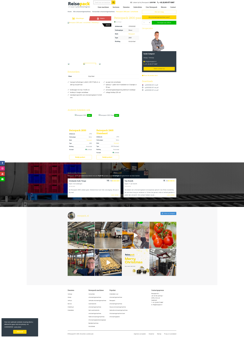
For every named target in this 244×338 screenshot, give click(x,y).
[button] (71, 38)
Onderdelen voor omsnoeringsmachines (116, 295)
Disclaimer (151, 334)
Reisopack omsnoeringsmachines (116, 302)
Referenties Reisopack (77, 173)
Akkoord (20, 332)
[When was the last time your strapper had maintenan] (135, 235)
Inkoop (69, 297)
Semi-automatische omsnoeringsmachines (95, 312)
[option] (122, 187)
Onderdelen (137, 7)
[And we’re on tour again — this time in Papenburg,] (162, 262)
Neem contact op (159, 69)
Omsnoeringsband (115, 316)
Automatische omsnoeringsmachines (95, 305)
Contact (173, 7)
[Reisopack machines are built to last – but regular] (108, 235)
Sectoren (116, 7)
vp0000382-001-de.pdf (151, 87)
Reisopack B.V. (155, 293)
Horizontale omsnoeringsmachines (103, 11)
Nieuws (163, 7)
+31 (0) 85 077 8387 (166, 2)
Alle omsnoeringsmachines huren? (159, 17)
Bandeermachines (93, 323)
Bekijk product (80, 157)
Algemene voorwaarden (140, 334)
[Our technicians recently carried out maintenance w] (81, 235)
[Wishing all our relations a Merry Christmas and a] (135, 262)
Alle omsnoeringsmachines (82, 11)
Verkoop (70, 294)
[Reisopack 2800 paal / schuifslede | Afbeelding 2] (89, 38)
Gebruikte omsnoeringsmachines (119, 310)
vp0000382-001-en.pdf (151, 90)
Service (70, 303)
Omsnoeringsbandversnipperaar (97, 320)
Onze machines (103, 7)
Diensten (126, 7)
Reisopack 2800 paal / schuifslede (127, 11)
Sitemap (159, 334)
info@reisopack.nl (150, 61)
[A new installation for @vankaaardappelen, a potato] (108, 262)
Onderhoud (71, 307)
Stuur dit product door (150, 75)
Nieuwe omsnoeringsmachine (118, 307)
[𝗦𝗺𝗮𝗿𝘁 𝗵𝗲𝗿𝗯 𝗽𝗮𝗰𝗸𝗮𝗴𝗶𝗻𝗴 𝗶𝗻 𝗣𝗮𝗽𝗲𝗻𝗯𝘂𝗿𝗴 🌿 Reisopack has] (81, 262)
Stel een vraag (159, 12)
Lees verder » (115, 195)
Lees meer (17, 327)
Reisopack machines (96, 290)
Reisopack (131, 34)
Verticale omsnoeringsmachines (97, 300)
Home (70, 11)
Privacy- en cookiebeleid (170, 334)
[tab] (78, 18)
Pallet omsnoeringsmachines (96, 316)
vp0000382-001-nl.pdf (151, 85)
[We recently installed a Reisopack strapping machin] (162, 235)
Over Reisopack (151, 7)
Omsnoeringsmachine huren (117, 313)
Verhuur (70, 300)
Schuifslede (92, 326)
